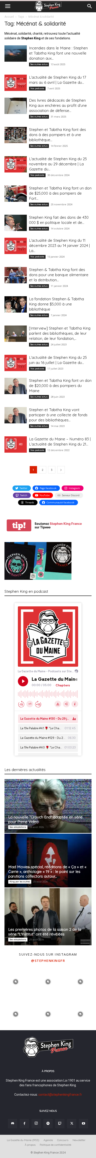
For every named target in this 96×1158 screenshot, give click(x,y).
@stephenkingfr (48, 960)
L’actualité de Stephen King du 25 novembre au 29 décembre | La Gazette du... (58, 163)
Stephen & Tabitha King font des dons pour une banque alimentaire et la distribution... (58, 274)
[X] (71, 1123)
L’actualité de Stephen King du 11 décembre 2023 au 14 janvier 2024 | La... (59, 245)
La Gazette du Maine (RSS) (23, 1140)
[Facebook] (24, 1123)
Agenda (48, 1140)
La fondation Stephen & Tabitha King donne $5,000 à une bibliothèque (56, 303)
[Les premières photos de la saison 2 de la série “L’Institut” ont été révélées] (48, 916)
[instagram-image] (15, 981)
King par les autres (20, 881)
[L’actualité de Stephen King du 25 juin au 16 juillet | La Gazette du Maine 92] (15, 363)
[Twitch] (59, 1123)
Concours (62, 1140)
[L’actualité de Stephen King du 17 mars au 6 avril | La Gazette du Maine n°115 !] (15, 83)
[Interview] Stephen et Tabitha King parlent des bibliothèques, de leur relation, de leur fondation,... (59, 333)
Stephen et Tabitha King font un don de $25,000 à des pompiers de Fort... (60, 193)
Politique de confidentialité (55, 1144)
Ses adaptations (18, 827)
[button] (7, 6)
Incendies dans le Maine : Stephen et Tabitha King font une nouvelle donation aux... (58, 53)
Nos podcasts (37, 88)
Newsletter (79, 1140)
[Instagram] (36, 1123)
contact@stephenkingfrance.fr (60, 1094)
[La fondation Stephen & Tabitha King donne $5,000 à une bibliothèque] (15, 304)
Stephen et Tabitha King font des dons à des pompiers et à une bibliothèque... (57, 134)
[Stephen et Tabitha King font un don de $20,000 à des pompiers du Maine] (15, 386)
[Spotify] (48, 1123)
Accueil (9, 16)
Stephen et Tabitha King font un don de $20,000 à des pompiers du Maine (60, 385)
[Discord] (12, 1123)
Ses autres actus (39, 64)
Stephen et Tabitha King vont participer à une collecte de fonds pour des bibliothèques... (58, 414)
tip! (19, 525)
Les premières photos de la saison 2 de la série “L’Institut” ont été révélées (44, 931)
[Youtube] (83, 1123)
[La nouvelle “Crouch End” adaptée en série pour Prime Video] (48, 806)
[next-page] (61, 469)
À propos (30, 1144)
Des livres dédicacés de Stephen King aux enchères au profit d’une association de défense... (58, 105)
